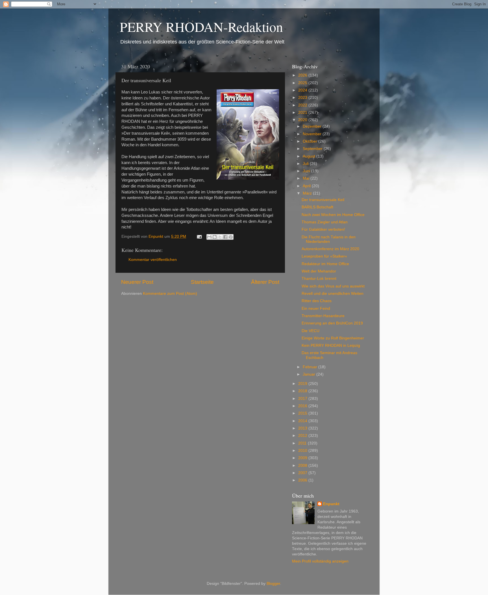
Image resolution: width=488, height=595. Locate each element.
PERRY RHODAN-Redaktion (201, 27)
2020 (303, 120)
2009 (303, 458)
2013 (303, 428)
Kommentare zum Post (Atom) (170, 293)
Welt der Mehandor (319, 271)
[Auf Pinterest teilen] (231, 237)
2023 (303, 97)
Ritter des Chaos (317, 301)
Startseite (202, 282)
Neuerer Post (137, 282)
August (309, 156)
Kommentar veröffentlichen (152, 260)
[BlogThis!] (214, 237)
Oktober (310, 141)
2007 (303, 473)
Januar (309, 374)
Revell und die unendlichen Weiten (332, 293)
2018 (303, 391)
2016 (303, 406)
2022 (303, 105)
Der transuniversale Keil (323, 200)
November (313, 134)
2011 (303, 443)
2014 (303, 421)
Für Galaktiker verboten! (323, 229)
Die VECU (310, 331)
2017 (303, 398)
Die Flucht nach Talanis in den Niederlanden (329, 239)
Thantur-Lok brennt (319, 278)
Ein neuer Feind (316, 308)
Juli (306, 164)
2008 (303, 465)
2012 (303, 435)
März (308, 193)
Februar (310, 367)
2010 (303, 450)
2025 (303, 83)
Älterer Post (265, 282)
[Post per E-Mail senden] (199, 236)
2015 (303, 413)
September (313, 149)
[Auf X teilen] (220, 237)
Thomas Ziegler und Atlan (325, 222)
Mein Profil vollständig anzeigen (320, 561)
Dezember (313, 126)
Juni (307, 171)
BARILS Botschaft (317, 207)
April (307, 186)
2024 (303, 90)
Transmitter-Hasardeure (323, 316)
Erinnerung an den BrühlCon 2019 (332, 323)
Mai (306, 178)
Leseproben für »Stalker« (324, 256)
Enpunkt (331, 504)
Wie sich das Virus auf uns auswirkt (333, 286)
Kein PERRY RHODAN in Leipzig (331, 345)
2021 (303, 112)
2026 (303, 75)
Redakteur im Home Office (325, 264)
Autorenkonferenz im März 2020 (330, 249)
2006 (303, 480)
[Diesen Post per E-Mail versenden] (209, 237)
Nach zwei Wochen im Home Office (333, 215)
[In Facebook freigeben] (225, 237)
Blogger (273, 583)
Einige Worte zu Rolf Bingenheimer (333, 338)
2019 (303, 384)
